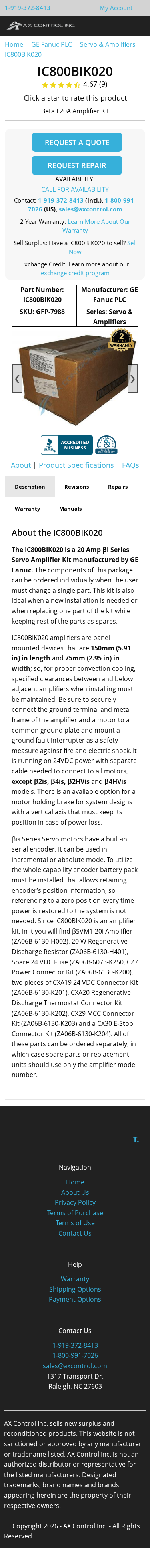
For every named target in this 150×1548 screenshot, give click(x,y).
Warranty (75, 1278)
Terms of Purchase (75, 1212)
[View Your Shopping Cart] (138, 8)
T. (136, 1139)
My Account (116, 8)
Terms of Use (75, 1222)
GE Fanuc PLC (51, 44)
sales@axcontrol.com (90, 209)
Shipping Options (75, 1289)
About (21, 465)
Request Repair (77, 165)
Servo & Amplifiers (108, 44)
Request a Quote (77, 142)
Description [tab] (30, 486)
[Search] (121, 25)
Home (14, 44)
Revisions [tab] (76, 486)
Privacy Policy (75, 1202)
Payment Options (75, 1299)
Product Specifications (76, 465)
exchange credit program (75, 273)
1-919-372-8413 (27, 8)
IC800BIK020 (23, 54)
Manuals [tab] (70, 508)
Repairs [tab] (118, 486)
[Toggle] (136, 25)
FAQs (130, 465)
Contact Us (75, 1233)
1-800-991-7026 (75, 1355)
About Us (75, 1192)
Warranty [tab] (27, 508)
